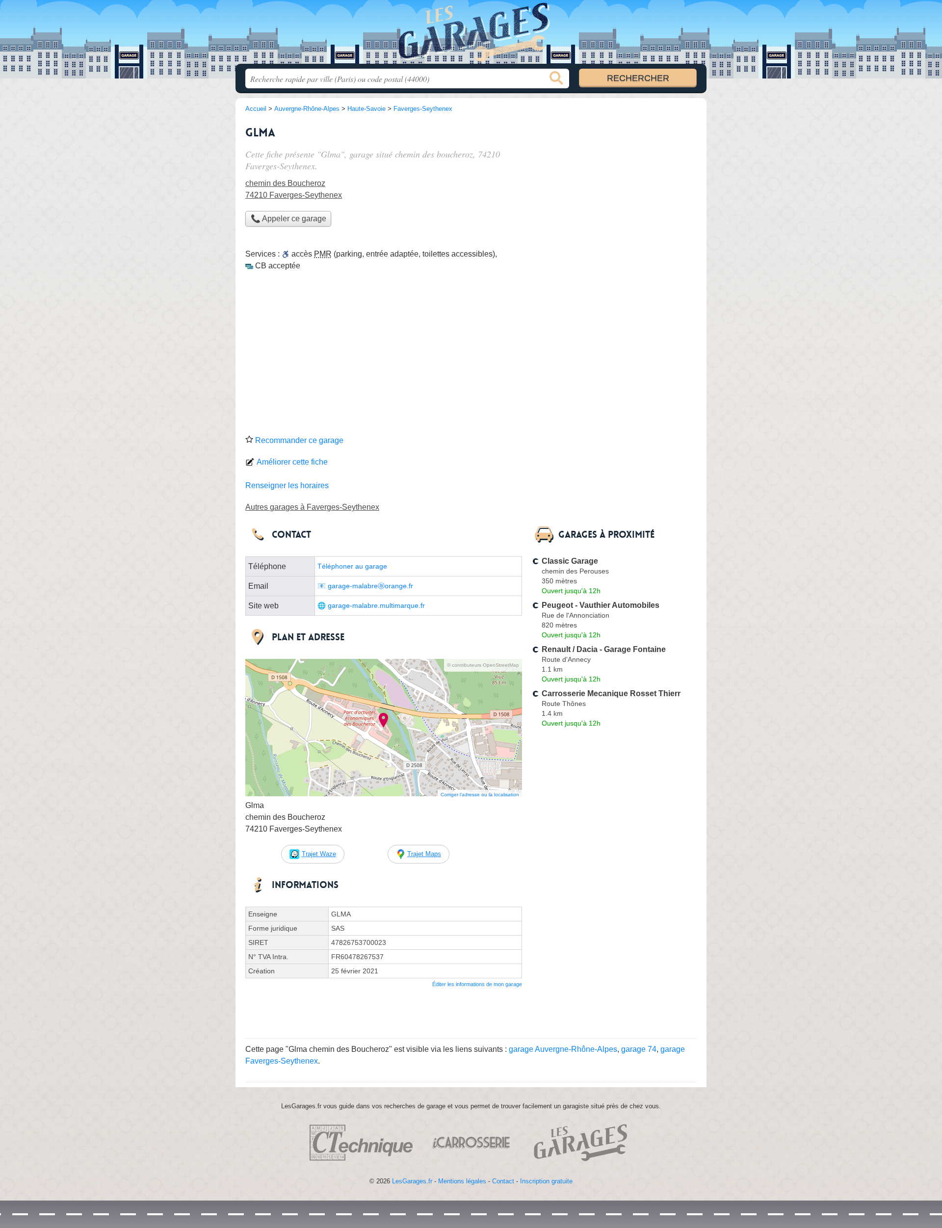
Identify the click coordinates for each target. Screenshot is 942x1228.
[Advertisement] (471, 356)
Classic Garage (570, 561)
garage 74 (638, 1049)
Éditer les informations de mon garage (477, 984)
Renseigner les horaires (287, 485)
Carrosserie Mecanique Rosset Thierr (611, 693)
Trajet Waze (319, 854)
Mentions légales (462, 1181)
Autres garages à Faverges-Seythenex (312, 507)
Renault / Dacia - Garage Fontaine (604, 649)
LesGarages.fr (412, 1181)
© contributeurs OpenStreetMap (483, 665)
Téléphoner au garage (352, 566)
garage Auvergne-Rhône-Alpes (563, 1049)
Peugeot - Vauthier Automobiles (600, 605)
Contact (503, 1181)
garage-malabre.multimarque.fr (376, 605)
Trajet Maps (424, 854)
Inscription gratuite (546, 1181)
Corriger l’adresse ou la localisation (480, 794)
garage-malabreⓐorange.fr (370, 586)
